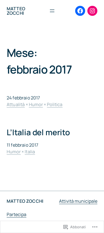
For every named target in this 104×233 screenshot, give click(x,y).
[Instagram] (92, 11)
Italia (30, 152)
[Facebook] (80, 11)
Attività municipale (78, 201)
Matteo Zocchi (16, 11)
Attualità (16, 104)
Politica (54, 104)
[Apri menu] (52, 10)
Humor (36, 104)
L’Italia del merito (38, 132)
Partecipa (16, 214)
